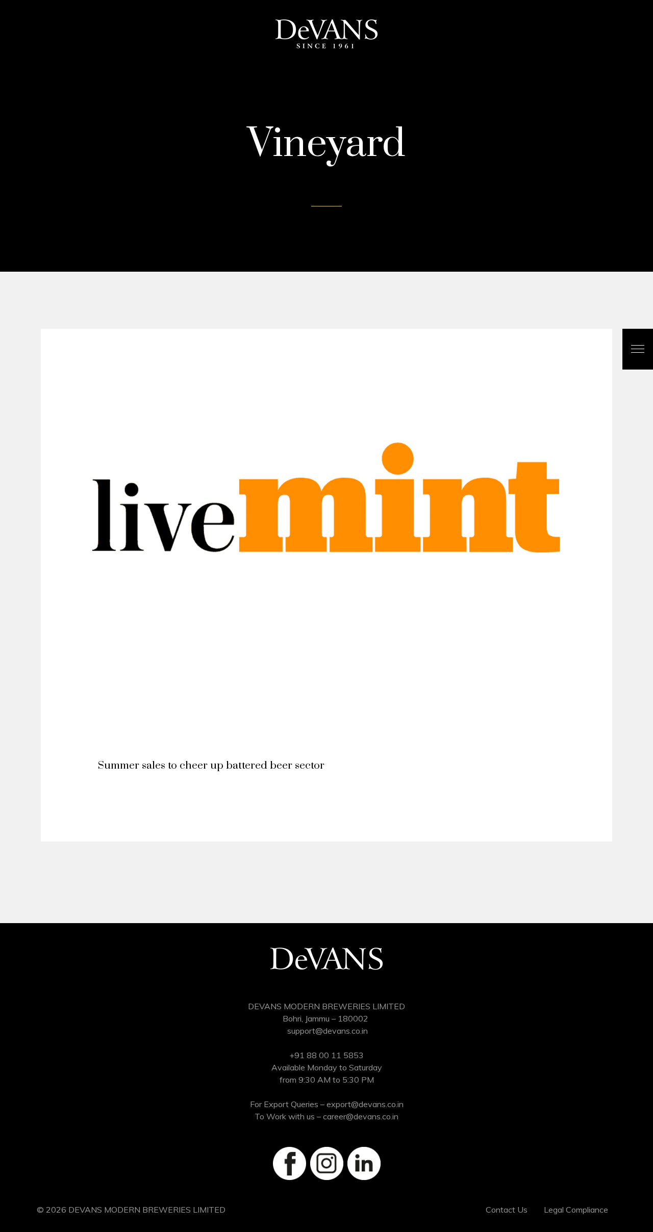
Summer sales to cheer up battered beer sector (211, 765)
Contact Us (507, 1209)
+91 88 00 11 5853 (326, 1055)
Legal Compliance (576, 1209)
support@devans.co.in (327, 1031)
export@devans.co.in (365, 1104)
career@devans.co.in (360, 1116)
